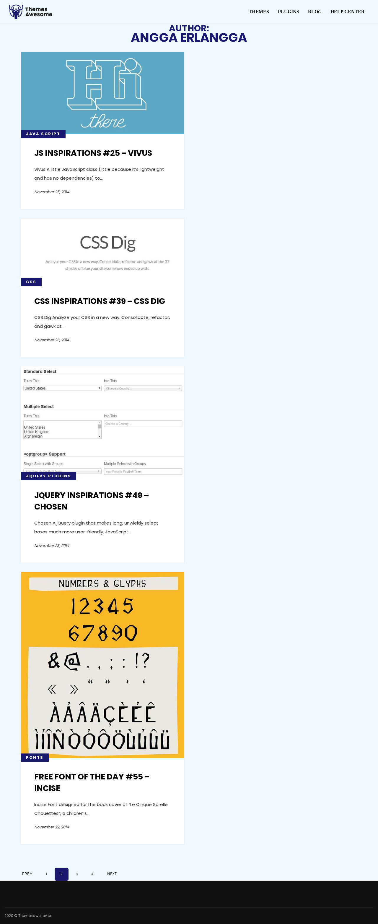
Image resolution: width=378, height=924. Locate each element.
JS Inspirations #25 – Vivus (93, 153)
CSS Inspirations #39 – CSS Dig (99, 301)
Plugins (288, 11)
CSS (31, 282)
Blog (315, 11)
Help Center (347, 11)
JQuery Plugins (48, 476)
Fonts (35, 757)
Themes (259, 11)
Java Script (43, 134)
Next (112, 874)
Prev (27, 874)
